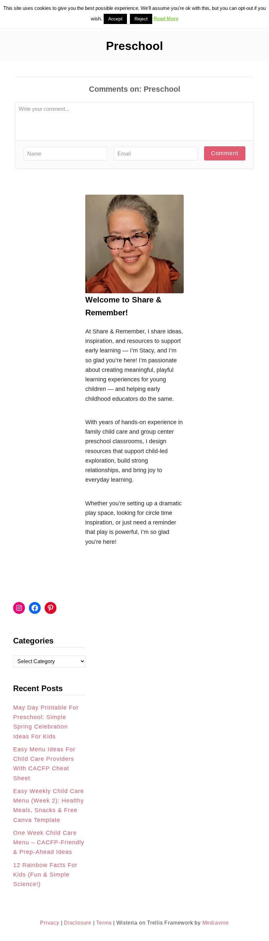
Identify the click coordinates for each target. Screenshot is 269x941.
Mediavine (215, 923)
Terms (104, 923)
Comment (224, 153)
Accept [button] (115, 18)
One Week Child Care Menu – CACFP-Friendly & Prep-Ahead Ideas (48, 843)
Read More (166, 18)
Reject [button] (141, 18)
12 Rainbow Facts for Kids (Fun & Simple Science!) (45, 875)
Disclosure (77, 923)
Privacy (49, 923)
